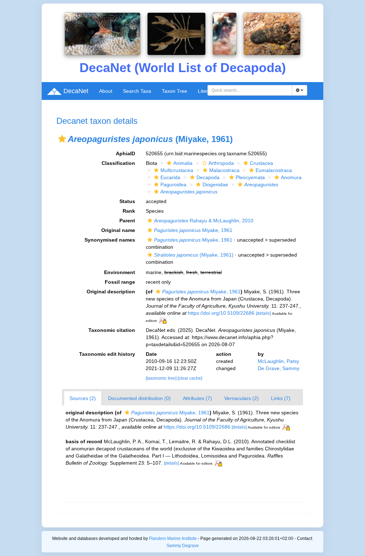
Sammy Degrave (182, 545)
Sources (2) (83, 398)
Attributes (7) (197, 398)
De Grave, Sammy (278, 368)
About (105, 91)
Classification (118, 163)
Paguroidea (173, 184)
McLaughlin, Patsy (278, 361)
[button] (62, 139)
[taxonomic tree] (162, 378)
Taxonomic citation (111, 330)
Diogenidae (215, 184)
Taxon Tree (174, 91)
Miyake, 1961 (193, 230)
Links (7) (281, 398)
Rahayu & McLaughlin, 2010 (203, 220)
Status (127, 201)
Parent (127, 220)
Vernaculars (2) (241, 398)
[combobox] (249, 90)
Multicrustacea (176, 170)
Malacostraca (224, 170)
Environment (119, 272)
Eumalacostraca (274, 170)
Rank (129, 211)
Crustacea (261, 163)
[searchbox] (250, 90)
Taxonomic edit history (107, 354)
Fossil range (120, 282)
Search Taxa (137, 91)
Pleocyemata (250, 177)
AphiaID (125, 153)
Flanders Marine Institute (173, 538)
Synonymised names (109, 240)
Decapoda (208, 177)
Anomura (291, 177)
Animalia (182, 163)
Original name (118, 230)
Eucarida (170, 177)
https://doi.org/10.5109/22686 (221, 313)
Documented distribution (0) (139, 398)
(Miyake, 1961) (193, 255)
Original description (111, 291)
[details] (263, 313)
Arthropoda (221, 163)
